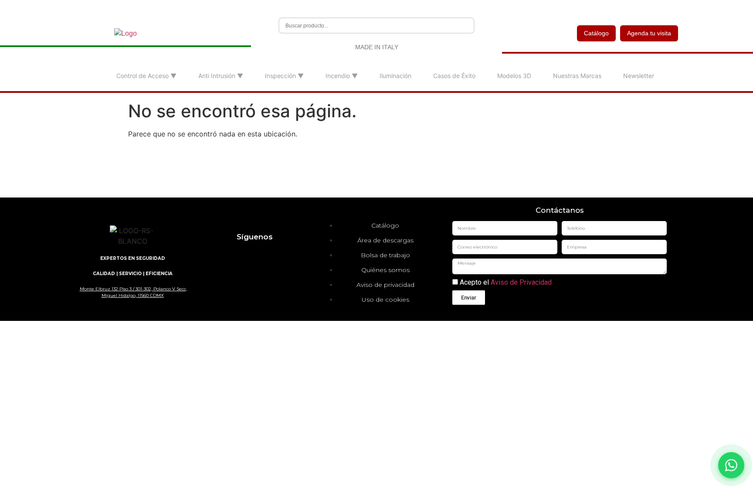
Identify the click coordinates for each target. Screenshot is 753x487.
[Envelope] (241, 281)
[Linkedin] (215, 257)
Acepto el (505, 282)
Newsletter (638, 75)
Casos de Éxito (454, 75)
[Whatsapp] (294, 257)
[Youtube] (267, 257)
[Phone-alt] (267, 281)
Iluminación (395, 75)
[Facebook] (241, 257)
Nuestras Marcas (577, 75)
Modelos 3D (514, 75)
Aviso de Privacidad (521, 282)
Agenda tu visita (649, 33)
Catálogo (596, 33)
